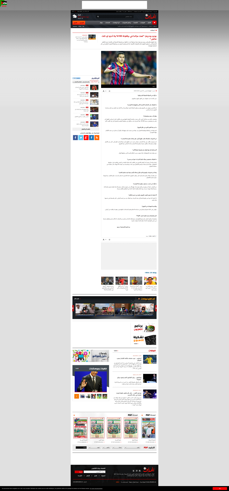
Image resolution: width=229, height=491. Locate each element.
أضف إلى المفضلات (137, 11)
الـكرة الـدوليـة (94, 82)
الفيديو (82, 23)
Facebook (75, 26)
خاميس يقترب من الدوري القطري (81, 116)
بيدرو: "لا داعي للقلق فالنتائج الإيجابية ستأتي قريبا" (122, 288)
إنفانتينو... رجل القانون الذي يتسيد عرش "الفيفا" (129, 378)
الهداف (149, 90)
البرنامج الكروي (78, 82)
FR (73, 11)
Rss (83, 26)
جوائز (101, 23)
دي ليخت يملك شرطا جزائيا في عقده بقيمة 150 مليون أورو (81, 102)
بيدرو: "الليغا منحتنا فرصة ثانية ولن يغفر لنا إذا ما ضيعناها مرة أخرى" (136, 288)
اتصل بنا (124, 11)
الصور (75, 23)
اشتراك (80, 471)
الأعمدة (136, 23)
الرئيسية (155, 11)
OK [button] (220, 488)
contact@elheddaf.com (78, 481)
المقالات (150, 26)
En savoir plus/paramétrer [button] (96, 488)
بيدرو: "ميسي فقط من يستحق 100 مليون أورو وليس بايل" (151, 288)
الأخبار (149, 23)
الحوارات (142, 23)
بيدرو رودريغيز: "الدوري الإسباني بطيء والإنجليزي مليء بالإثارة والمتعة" (108, 288)
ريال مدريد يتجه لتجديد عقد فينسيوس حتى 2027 (82, 95)
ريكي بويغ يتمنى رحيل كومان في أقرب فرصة (81, 110)
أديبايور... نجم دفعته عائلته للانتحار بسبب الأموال (129, 359)
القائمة (135, 343)
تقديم (95, 476)
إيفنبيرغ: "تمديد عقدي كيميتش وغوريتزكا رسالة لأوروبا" (81, 88)
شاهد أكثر (76, 299)
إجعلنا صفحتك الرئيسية (147, 11)
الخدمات (107, 23)
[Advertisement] (114, 5)
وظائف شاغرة (118, 11)
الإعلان (88, 476)
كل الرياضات (116, 23)
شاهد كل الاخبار (86, 129)
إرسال (84, 447)
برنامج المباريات (126, 23)
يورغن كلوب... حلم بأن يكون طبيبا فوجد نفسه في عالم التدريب (128, 394)
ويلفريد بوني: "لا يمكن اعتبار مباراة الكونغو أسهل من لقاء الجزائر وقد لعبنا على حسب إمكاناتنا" (81, 39)
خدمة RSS (130, 11)
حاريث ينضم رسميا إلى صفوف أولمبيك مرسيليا (82, 124)
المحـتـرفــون (86, 82)
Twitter (79, 26)
